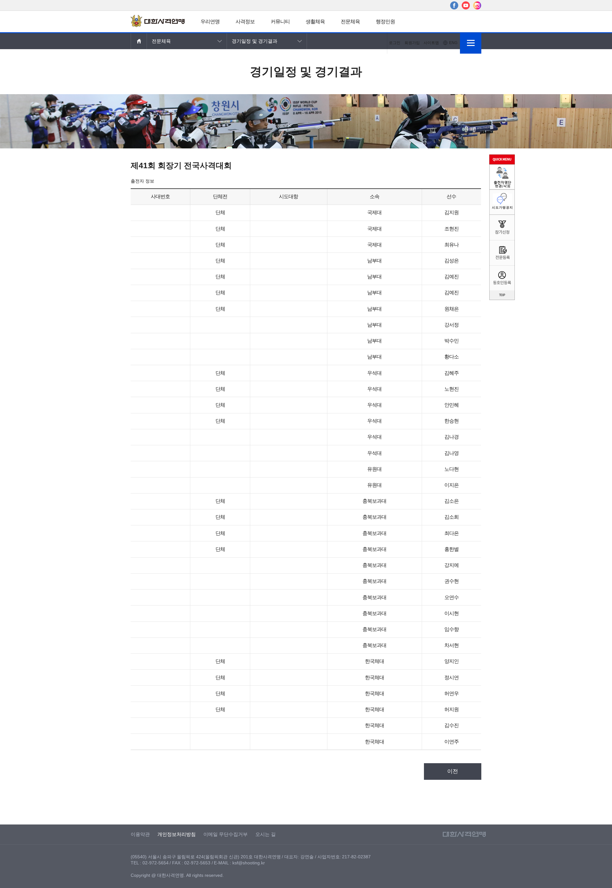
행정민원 (385, 21)
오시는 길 (265, 834)
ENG (453, 43)
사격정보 (245, 21)
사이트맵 (431, 43)
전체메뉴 (470, 43)
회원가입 (412, 43)
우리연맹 (210, 21)
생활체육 (315, 21)
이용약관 (140, 834)
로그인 (394, 43)
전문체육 (350, 21)
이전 (452, 771)
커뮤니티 (280, 21)
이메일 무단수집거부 (225, 834)
